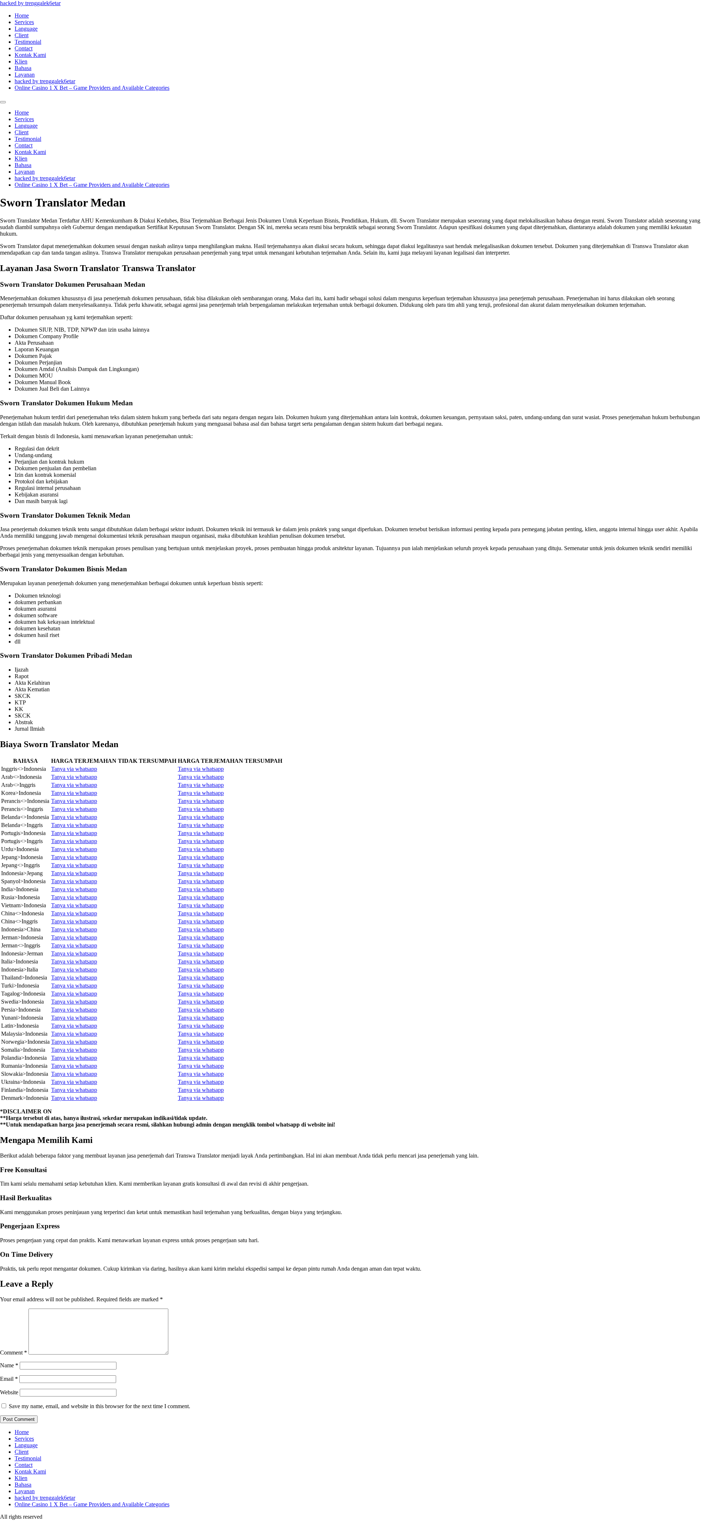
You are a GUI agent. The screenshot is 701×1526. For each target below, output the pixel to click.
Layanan (25, 75)
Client (21, 35)
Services (24, 22)
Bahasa (23, 68)
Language (26, 29)
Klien (21, 61)
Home (22, 15)
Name (9, 1365)
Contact (23, 48)
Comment (13, 1352)
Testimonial (28, 42)
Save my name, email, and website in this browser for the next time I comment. (99, 1406)
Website (9, 1392)
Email (9, 1379)
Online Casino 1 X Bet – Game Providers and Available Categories (92, 88)
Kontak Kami (30, 55)
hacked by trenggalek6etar (30, 3)
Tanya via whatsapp (74, 769)
